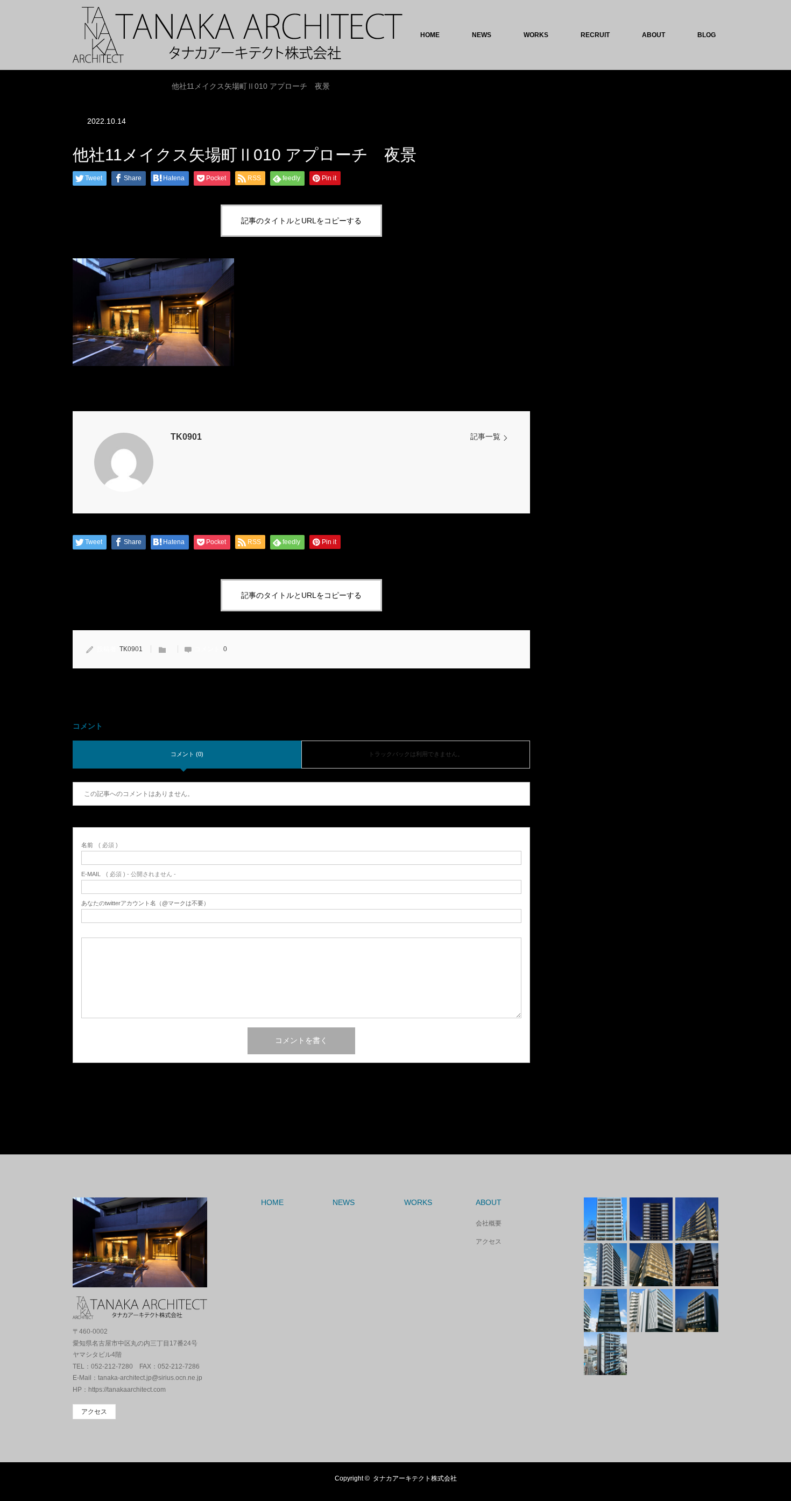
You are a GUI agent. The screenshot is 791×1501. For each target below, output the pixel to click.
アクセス (489, 1241)
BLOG (706, 35)
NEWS (481, 35)
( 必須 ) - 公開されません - (128, 874)
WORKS (536, 35)
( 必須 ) (99, 845)
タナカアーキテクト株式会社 (415, 1478)
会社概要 (489, 1223)
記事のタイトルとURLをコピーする (301, 220)
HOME (430, 35)
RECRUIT (595, 35)
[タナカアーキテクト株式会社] (237, 35)
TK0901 (186, 436)
